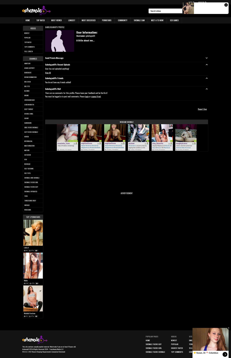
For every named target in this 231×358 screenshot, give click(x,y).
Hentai (26, 136)
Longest (71, 20)
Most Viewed (56, 20)
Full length (28, 51)
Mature (26, 150)
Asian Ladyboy (29, 68)
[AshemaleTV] (36, 11)
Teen (25, 196)
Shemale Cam (139, 20)
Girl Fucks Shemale (31, 127)
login (87, 96)
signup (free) (96, 96)
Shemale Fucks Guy (31, 187)
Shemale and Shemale (31, 177)
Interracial (28, 141)
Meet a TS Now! (157, 20)
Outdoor (27, 155)
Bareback (27, 72)
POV (25, 159)
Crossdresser (29, 100)
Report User (202, 109)
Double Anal (28, 113)
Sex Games (174, 20)
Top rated (27, 42)
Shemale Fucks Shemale (155, 352)
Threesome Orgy (30, 200)
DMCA (191, 340)
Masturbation (29, 145)
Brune (26, 95)
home (148, 340)
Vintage (27, 205)
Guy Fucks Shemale (31, 132)
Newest (26, 33)
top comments (177, 352)
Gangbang (28, 123)
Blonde (26, 91)
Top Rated (40, 20)
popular (174, 344)
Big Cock (27, 81)
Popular (27, 37)
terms (191, 344)
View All (48, 72)
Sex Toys (27, 173)
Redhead (27, 164)
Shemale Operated (30, 191)
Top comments (29, 46)
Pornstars (106, 20)
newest (174, 340)
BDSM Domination (30, 77)
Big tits (27, 86)
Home (28, 20)
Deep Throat (28, 109)
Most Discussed (89, 20)
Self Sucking (28, 168)
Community (122, 20)
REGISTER (201, 2)
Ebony (26, 118)
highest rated (177, 348)
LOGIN (190, 2)
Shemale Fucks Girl (31, 182)
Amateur (27, 63)
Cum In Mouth (29, 104)
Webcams (27, 209)
